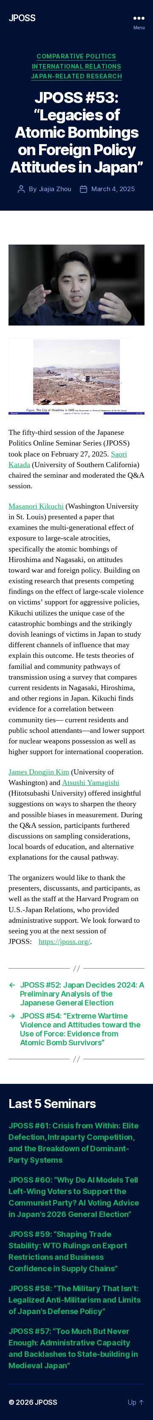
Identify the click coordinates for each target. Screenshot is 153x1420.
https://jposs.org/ (64, 942)
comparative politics (76, 56)
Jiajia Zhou (55, 189)
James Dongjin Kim (38, 772)
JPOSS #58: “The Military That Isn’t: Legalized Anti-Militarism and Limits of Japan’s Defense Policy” (74, 1300)
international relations (77, 66)
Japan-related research (76, 76)
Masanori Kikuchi (36, 506)
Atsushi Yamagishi (90, 783)
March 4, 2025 (113, 189)
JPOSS (21, 18)
